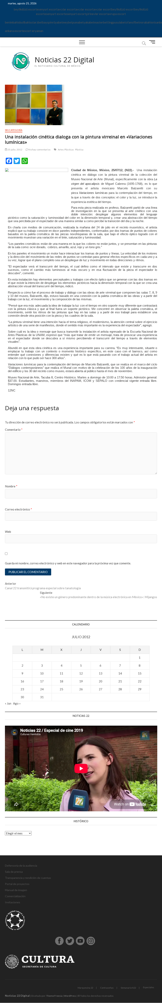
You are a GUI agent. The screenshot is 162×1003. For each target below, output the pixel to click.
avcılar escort (66, 9)
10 (42, 673)
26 (81, 689)
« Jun (8, 703)
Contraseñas (107, 987)
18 (61, 681)
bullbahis (25, 22)
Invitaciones (12, 902)
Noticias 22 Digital (64, 59)
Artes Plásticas (66, 149)
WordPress (70, 995)
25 (61, 689)
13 (100, 673)
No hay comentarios (39, 149)
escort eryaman (33, 31)
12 (81, 673)
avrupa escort (117, 14)
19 (81, 681)
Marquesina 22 (85, 987)
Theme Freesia (54, 995)
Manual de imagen (16, 890)
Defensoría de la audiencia (21, 865)
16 (22, 681)
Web (8, 531)
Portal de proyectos (17, 884)
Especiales (148, 987)
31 (42, 697)
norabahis (146, 22)
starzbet (36, 22)
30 (22, 697)
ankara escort (14, 31)
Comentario (14, 429)
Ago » (17, 703)
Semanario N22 (128, 987)
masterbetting (103, 22)
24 (42, 689)
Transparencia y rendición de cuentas (28, 877)
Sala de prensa (14, 871)
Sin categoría (14, 130)
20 (100, 681)
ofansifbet (132, 22)
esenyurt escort (47, 9)
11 (61, 673)
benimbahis (12, 22)
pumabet (78, 22)
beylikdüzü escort (25, 9)
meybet (67, 22)
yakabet (89, 22)
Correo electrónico (18, 509)
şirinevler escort (97, 14)
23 (22, 689)
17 (42, 681)
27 (100, 689)
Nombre (11, 486)
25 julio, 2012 (14, 149)
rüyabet (57, 22)
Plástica (79, 149)
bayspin (47, 22)
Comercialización (15, 896)
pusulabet (119, 22)
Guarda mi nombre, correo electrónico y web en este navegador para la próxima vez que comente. (68, 563)
